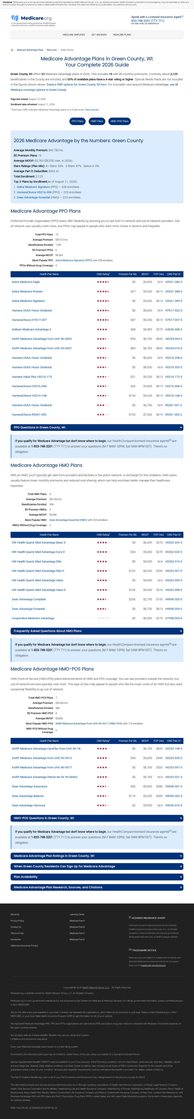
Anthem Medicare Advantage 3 (31, 329)
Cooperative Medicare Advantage (33, 618)
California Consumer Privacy (24, 945)
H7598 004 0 (173, 618)
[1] (182, 16)
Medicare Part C (77, 933)
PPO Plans (77, 121)
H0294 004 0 (173, 339)
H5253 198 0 (173, 748)
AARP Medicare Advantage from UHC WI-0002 (42, 339)
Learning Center (77, 914)
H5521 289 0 (173, 301)
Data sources (92, 109)
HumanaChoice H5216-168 (29, 395)
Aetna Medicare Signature (33, 187)
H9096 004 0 (173, 609)
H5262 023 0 (173, 552)
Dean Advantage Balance (27, 796)
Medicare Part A (77, 921)
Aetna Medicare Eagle (26, 282)
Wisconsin (52, 50)
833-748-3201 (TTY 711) (147, 21)
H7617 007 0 (173, 320)
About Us (15, 914)
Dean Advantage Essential (33, 197)
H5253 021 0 (173, 777)
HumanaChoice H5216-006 (34, 192)
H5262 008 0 (173, 590)
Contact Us (16, 927)
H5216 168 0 (173, 395)
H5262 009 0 (173, 580)
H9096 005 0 (173, 599)
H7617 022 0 (173, 310)
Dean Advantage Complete (29, 599)
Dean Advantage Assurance (29, 786)
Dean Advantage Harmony (28, 805)
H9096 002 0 (173, 796)
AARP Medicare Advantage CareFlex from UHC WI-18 (46, 748)
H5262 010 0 (173, 561)
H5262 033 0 (173, 542)
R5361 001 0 (173, 405)
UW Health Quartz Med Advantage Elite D (38, 571)
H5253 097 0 (173, 767)
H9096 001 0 (173, 786)
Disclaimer (16, 939)
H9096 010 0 (173, 805)
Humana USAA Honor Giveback (32, 310)
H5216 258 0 (173, 358)
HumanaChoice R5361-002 (29, 414)
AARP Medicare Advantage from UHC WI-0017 (42, 767)
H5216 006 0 (173, 386)
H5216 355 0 (173, 367)
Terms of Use (17, 933)
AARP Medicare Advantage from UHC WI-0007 (42, 348)
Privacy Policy (17, 921)
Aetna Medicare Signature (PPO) (74, 260)
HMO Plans (97, 121)
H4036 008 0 (173, 329)
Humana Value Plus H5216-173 (32, 377)
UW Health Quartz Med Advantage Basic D (39, 542)
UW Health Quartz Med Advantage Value (37, 580)
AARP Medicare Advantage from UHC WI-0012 (42, 758)
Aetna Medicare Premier (27, 291)
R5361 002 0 (173, 414)
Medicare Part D (77, 939)
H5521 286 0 (173, 282)
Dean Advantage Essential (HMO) (68, 519)
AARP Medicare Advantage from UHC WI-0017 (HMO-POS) (89, 723)
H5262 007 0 (173, 571)
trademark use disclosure (153, 965)
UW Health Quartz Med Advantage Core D (38, 552)
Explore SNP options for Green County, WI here (76, 84)
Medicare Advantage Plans (30, 50)
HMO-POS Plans (120, 121)
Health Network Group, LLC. (96, 987)
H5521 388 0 (173, 291)
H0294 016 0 (173, 348)
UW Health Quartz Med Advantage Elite (36, 561)
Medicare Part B (77, 927)
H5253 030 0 (173, 758)
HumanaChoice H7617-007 (29, 320)
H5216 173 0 (173, 377)
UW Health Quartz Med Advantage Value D (39, 590)
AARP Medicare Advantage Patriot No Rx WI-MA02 (44, 777)
